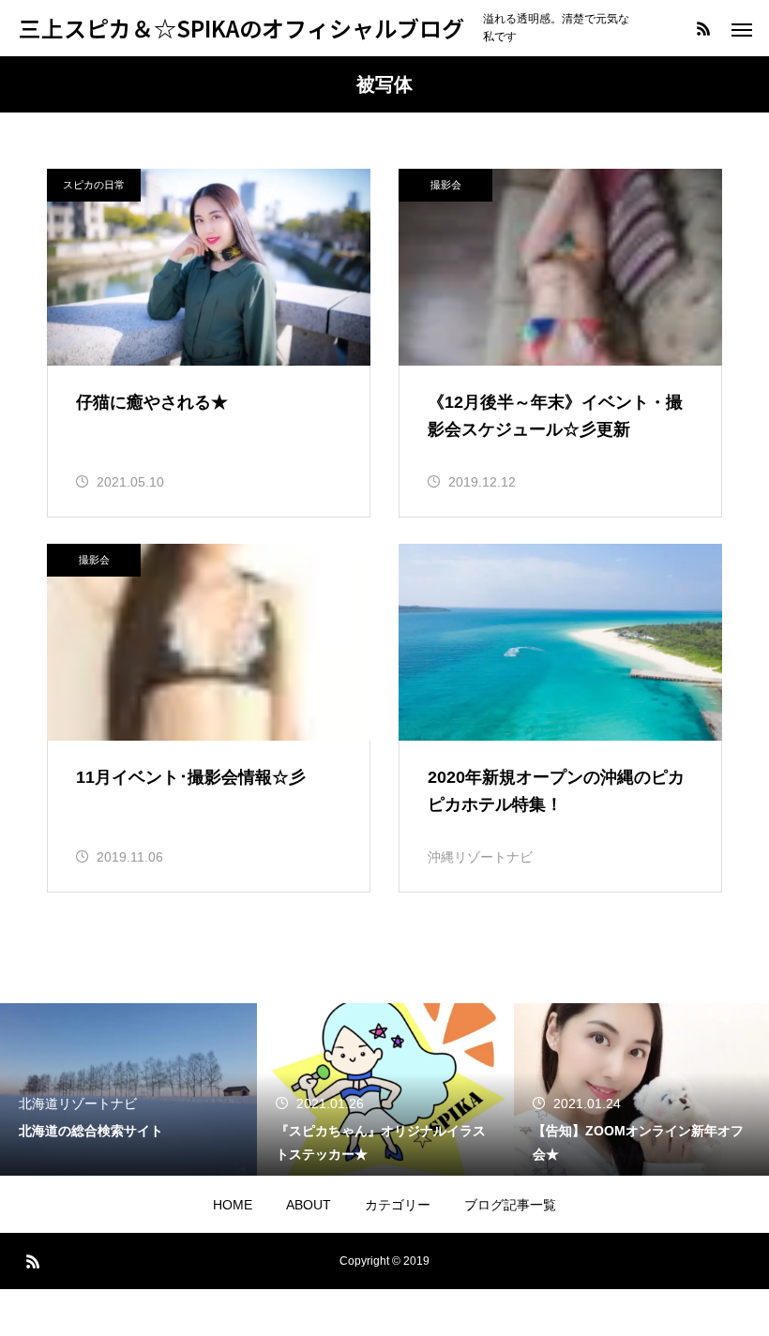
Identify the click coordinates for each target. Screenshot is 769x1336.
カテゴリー (397, 1204)
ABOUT (308, 1204)
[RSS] (703, 28)
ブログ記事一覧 (510, 1204)
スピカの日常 (94, 184)
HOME (232, 1204)
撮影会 (445, 184)
